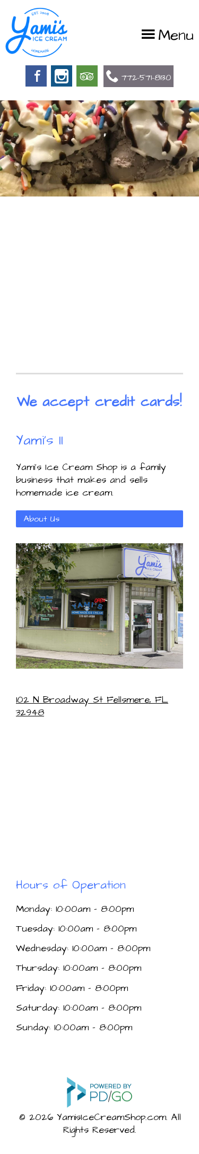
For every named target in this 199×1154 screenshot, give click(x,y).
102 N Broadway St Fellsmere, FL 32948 (92, 706)
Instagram (61, 76)
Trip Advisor (87, 76)
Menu (176, 35)
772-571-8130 (146, 77)
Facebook (36, 76)
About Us (41, 519)
